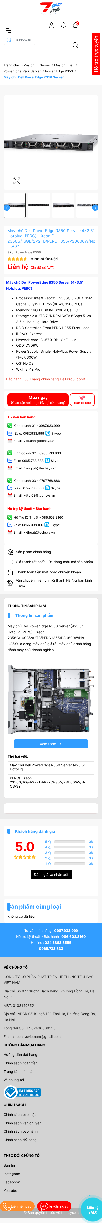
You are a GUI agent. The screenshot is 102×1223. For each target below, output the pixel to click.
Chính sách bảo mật (20, 1114)
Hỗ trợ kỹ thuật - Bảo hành (29, 508)
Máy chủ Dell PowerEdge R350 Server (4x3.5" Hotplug (47, 767)
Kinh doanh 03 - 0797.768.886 (37, 481)
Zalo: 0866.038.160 (28, 525)
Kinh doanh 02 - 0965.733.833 (37, 453)
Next (95, 208)
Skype (56, 433)
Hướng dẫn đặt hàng (20, 1054)
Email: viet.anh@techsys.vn (35, 441)
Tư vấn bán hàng (21, 417)
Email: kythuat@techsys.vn (34, 532)
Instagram (12, 1174)
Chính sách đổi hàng (20, 1140)
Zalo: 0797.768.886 (29, 488)
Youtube (10, 1190)
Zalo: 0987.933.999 (29, 433)
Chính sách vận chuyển (22, 1123)
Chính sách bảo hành (21, 1131)
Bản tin (9, 1165)
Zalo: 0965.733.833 (29, 461)
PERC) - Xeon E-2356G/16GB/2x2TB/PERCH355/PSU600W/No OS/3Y (48, 782)
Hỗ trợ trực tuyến (96, 54)
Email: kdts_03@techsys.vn (34, 496)
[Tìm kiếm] (75, 45)
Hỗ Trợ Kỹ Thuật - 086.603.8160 (38, 517)
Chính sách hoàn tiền (20, 1063)
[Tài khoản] (51, 25)
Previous (7, 208)
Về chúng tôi (14, 1080)
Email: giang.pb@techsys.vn (35, 468)
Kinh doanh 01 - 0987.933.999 (37, 426)
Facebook (12, 1182)
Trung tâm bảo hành (20, 1071)
